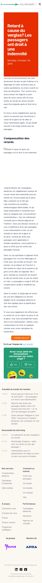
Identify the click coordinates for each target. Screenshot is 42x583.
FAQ (24, 497)
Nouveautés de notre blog (13, 430)
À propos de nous (9, 513)
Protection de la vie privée (21, 574)
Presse (5, 518)
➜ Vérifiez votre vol (21, 338)
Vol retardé (27, 488)
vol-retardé (28, 344)
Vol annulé (27, 483)
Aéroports (27, 516)
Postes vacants (8, 522)
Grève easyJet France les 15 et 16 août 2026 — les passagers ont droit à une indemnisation (24, 397)
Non (30, 364)
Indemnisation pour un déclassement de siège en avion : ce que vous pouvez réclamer (25, 453)
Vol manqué (28, 492)
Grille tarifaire (7, 488)
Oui (15, 364)
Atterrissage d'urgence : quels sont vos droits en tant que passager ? (23, 444)
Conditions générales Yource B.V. (21, 576)
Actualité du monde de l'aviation (16, 389)
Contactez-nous (9, 508)
